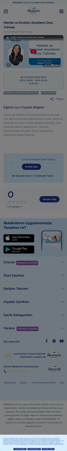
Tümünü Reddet (20, 449)
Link (62, 444)
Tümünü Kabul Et (34, 449)
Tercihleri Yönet (48, 449)
